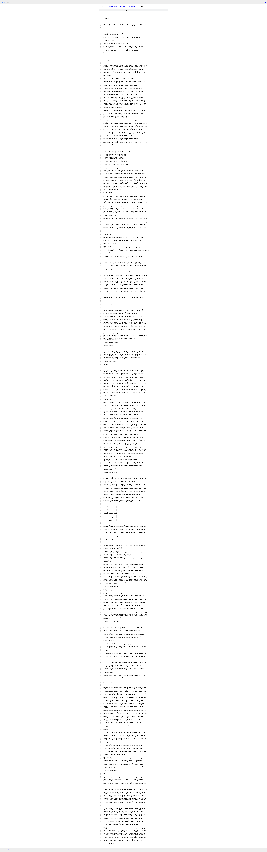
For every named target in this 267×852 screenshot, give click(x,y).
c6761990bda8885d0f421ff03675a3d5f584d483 (121, 7)
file (128, 10)
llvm (100, 7)
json (264, 849)
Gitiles (8, 850)
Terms (16, 850)
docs (138, 7)
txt (261, 849)
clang (104, 7)
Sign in (264, 2)
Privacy (12, 850)
